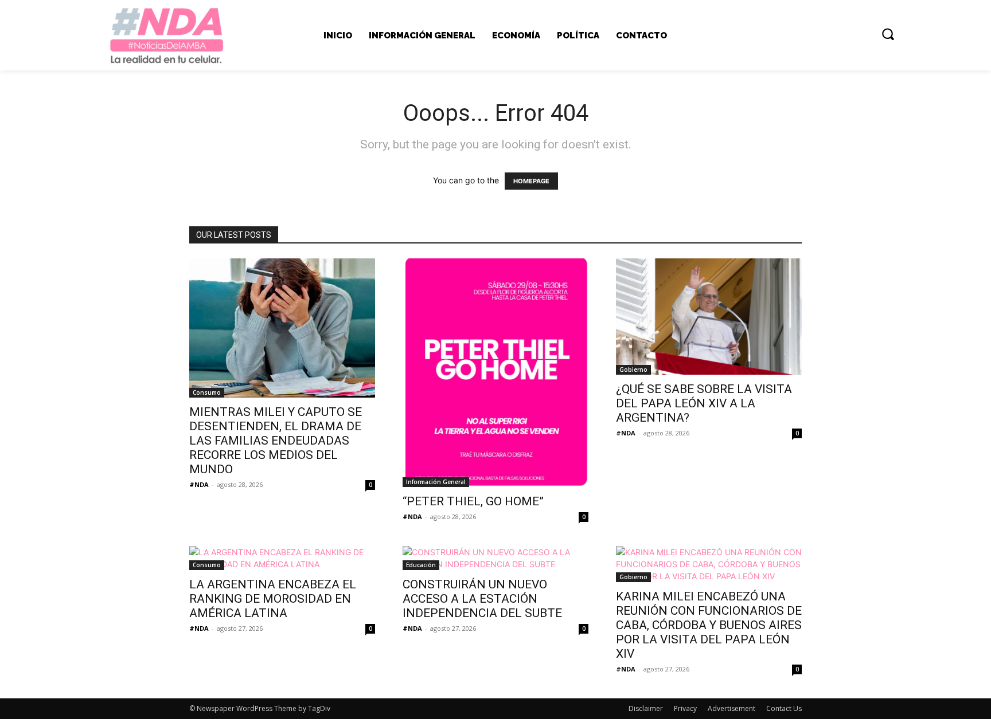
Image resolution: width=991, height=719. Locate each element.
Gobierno (633, 370)
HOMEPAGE (531, 181)
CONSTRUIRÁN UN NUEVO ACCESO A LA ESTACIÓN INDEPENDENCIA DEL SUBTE (482, 598)
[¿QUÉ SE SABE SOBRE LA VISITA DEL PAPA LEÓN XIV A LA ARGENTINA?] (709, 316)
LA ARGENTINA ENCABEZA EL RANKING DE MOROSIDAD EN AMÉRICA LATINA (272, 598)
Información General (436, 482)
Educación (421, 565)
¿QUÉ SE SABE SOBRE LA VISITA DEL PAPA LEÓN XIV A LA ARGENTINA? (704, 403)
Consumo (207, 392)
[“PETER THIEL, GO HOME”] (495, 372)
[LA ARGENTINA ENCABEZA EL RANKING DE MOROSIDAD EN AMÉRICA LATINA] (282, 558)
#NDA (199, 484)
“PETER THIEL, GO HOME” (473, 501)
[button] (888, 34)
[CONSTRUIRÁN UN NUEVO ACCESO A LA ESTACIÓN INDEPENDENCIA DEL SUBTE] (495, 558)
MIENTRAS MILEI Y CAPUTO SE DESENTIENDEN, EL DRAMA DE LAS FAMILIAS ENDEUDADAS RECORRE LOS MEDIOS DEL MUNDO (275, 440)
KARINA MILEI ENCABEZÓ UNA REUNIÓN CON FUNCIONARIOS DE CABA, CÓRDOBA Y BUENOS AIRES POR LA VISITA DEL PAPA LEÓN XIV (709, 625)
